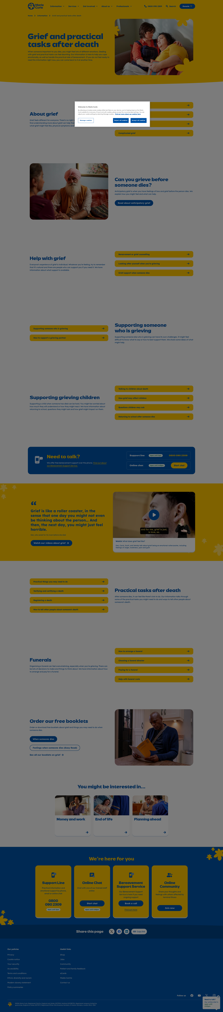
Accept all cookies (138, 120)
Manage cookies (86, 120)
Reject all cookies (120, 120)
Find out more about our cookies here (128, 114)
